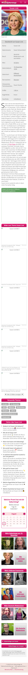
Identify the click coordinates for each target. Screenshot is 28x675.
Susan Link (19, 651)
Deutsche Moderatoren (9, 414)
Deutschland (17, 75)
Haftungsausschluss (20, 666)
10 (10, 519)
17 (10, 521)
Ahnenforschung (18, 669)
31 (10, 526)
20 (20, 521)
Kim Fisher (12, 144)
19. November (18, 67)
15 (4, 521)
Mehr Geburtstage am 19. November (14, 534)
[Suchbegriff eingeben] (21, 2)
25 (14, 524)
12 (17, 519)
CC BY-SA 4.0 (22, 654)
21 (24, 521)
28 (24, 524)
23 (7, 524)
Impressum (14, 668)
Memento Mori (9, 669)
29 (4, 526)
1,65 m (16, 90)
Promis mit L (6, 417)
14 (24, 519)
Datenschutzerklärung (7, 666)
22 (4, 524)
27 (20, 524)
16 (7, 521)
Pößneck (16, 73)
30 (7, 526)
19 (17, 521)
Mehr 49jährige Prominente (14, 570)
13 (20, 519)
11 (14, 519)
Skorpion (16, 79)
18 (14, 521)
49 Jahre (16, 62)
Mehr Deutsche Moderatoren (14, 605)
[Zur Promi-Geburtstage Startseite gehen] (9, 2)
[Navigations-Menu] (25, 2)
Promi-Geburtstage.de (16, 664)
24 (10, 524)
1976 (15, 69)
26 (17, 524)
